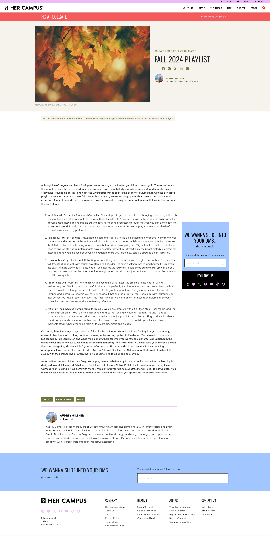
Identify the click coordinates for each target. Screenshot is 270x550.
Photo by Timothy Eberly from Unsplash (56, 105)
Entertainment (187, 51)
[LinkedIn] (181, 68)
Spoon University (145, 506)
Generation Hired (146, 518)
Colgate (159, 51)
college (47, 399)
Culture (188, 8)
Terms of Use (111, 521)
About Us (109, 510)
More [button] (254, 8)
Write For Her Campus (180, 506)
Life (229, 8)
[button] (263, 8)
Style (202, 8)
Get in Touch (207, 506)
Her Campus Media (115, 506)
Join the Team (208, 510)
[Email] (187, 68)
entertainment (64, 399)
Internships (206, 514)
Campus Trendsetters (180, 521)
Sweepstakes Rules (114, 525)
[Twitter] (175, 68)
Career (241, 8)
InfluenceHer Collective (148, 514)
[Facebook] (163, 68)
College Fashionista (146, 510)
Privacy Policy (112, 518)
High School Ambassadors (182, 514)
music (80, 399)
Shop (107, 514)
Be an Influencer (177, 518)
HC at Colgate (54, 16)
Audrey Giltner (175, 78)
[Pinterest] (169, 68)
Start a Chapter (177, 510)
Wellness (216, 8)
